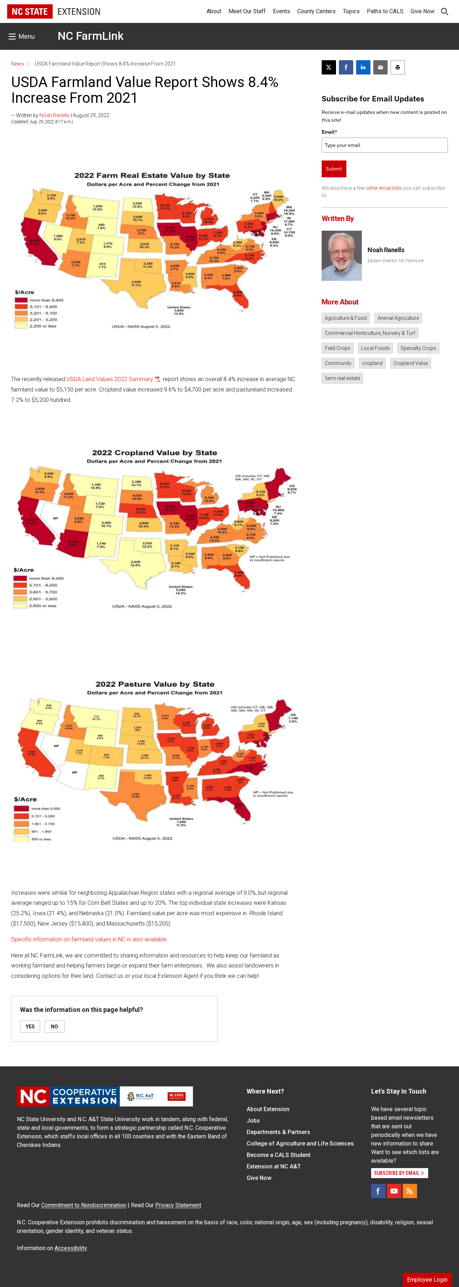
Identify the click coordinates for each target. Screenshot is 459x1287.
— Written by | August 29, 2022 (60, 115)
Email (329, 132)
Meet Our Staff (247, 11)
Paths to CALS (385, 11)
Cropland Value (410, 363)
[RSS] (410, 1191)
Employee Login (427, 1279)
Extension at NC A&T (274, 1166)
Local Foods (375, 348)
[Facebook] (378, 1191)
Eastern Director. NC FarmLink (396, 260)
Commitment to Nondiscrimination (83, 1205)
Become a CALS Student (279, 1155)
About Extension (268, 1109)
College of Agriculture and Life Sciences (300, 1143)
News (17, 64)
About (214, 11)
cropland (372, 363)
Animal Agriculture (398, 318)
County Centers (316, 11)
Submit (334, 168)
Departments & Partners (278, 1132)
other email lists (384, 188)
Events (281, 11)
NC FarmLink (91, 36)
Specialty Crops (418, 348)
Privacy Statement (178, 1205)
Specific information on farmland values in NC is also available (89, 939)
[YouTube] (394, 1191)
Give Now (423, 11)
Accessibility (71, 1248)
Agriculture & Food (346, 318)
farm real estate (342, 378)
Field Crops (337, 348)
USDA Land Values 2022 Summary (110, 379)
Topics (351, 11)
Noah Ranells (54, 115)
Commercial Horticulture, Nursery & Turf (370, 333)
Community (338, 363)
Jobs (253, 1120)
